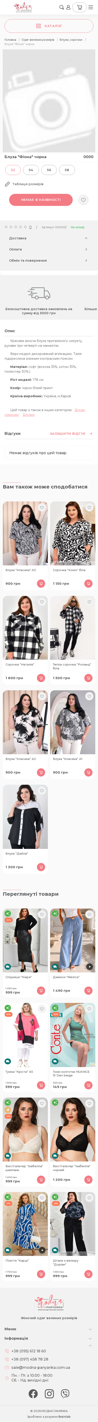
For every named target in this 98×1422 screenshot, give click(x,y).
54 (31, 170)
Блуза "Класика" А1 (67, 759)
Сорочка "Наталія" (19, 664)
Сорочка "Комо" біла (69, 570)
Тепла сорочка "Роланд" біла (72, 666)
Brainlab (64, 1416)
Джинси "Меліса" (66, 977)
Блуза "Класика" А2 (20, 759)
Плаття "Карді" (17, 1260)
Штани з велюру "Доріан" (65, 1262)
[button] (61, 7)
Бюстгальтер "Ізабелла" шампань (24, 1168)
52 (13, 170)
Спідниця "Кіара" (18, 977)
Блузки (29, 415)
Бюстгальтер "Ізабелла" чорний (71, 1168)
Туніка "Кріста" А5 (19, 1071)
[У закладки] (83, 200)
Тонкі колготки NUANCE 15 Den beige (71, 1073)
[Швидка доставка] (25, 940)
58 (67, 170)
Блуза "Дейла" (16, 853)
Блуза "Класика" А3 (20, 570)
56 (49, 170)
